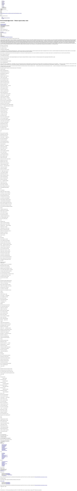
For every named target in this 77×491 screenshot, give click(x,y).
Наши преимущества (5, 456)
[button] (38, 11)
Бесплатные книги (4, 463)
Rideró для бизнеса (4, 450)
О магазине (3, 453)
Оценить (5, 32)
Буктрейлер (3, 446)
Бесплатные (11, 13)
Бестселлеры (8, 13)
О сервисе (3, 1)
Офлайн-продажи (4, 444)
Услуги (3, 2)
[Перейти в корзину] (1, 14)
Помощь (3, 6)
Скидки (14, 13)
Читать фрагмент (3, 26)
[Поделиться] (1, 35)
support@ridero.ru (7, 473)
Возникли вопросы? (4, 455)
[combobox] (38, 10)
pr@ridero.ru (4, 475)
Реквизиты (3, 457)
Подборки (16, 13)
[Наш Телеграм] (2, 488)
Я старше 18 (2, 436)
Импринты (4, 13)
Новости (3, 4)
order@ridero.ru (8, 483)
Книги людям (19, 13)
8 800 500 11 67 (2, 470)
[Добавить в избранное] (1, 33)
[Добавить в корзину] (3, 27)
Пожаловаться (2, 36)
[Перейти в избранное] (0, 14)
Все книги (1, 13)
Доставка (3, 465)
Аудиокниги (3, 462)
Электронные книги (4, 461)
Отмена (5, 436)
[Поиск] (1, 11)
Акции (3, 5)
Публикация (3, 449)
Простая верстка (4, 445)
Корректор (3, 447)
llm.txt (3, 458)
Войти (1, 9)
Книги (3, 454)
